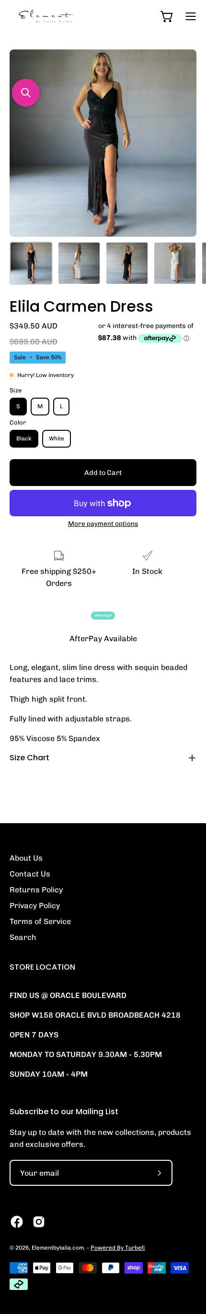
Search (23, 937)
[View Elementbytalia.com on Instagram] (39, 1222)
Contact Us (30, 873)
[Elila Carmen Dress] (31, 263)
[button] (26, 93)
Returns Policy (36, 889)
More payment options (103, 523)
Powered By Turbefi (118, 1247)
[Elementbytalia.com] (62, 16)
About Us (26, 858)
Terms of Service (40, 921)
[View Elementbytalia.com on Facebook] (17, 1222)
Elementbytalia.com (58, 1247)
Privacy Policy (35, 905)
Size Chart (29, 757)
